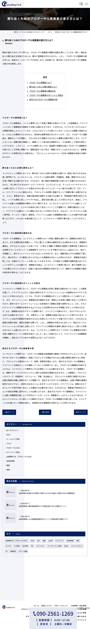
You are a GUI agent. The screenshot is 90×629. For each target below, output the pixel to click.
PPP (32, 546)
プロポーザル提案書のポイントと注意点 (46, 95)
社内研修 (25, 546)
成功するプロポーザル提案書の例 (43, 100)
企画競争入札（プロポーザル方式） (19, 457)
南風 (44, 541)
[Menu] (86, 3)
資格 (8, 470)
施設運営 (13, 551)
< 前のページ (9, 412)
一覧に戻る (45, 412)
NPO (38, 541)
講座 (8, 465)
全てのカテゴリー (13, 430)
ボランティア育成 (12, 452)
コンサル (8, 546)
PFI (7, 551)
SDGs (8, 435)
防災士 (66, 546)
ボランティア (59, 541)
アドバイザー (40, 546)
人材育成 (17, 546)
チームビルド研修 (13, 439)
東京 (77, 541)
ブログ (8, 444)
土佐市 (50, 541)
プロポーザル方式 (13, 448)
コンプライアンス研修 (54, 546)
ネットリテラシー (77, 546)
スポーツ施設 (23, 551)
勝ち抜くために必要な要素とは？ (43, 87)
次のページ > (81, 412)
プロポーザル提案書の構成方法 (42, 91)
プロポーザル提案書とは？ (40, 83)
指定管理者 (10, 461)
